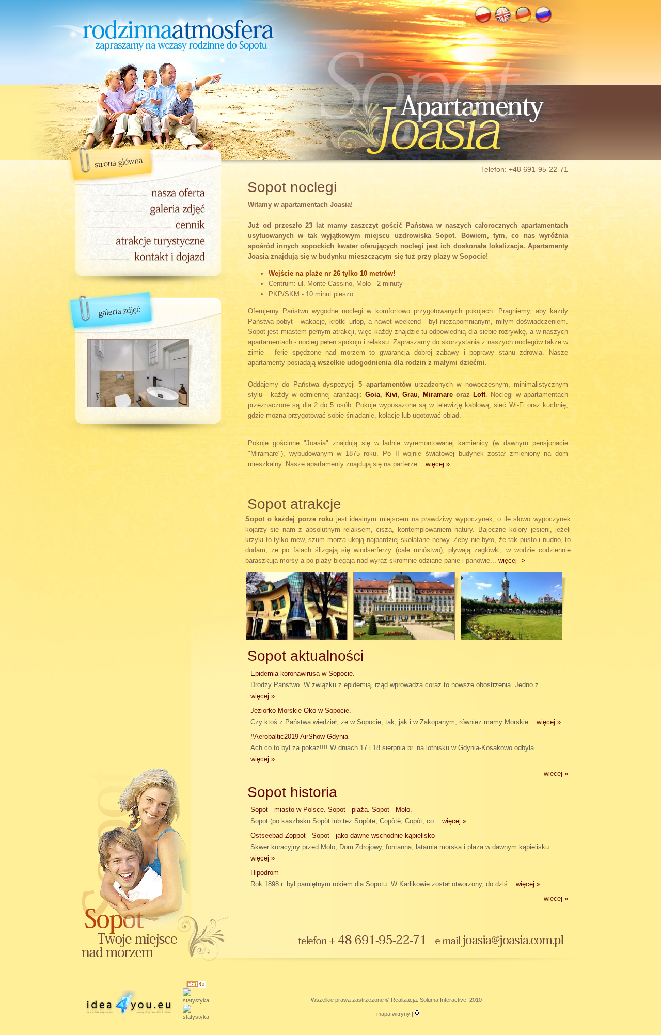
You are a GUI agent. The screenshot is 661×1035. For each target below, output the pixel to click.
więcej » (438, 464)
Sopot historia (292, 792)
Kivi (391, 395)
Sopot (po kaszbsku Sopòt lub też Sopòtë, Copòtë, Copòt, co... (358, 815)
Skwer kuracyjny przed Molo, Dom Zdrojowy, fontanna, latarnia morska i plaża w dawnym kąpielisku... (402, 847)
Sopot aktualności (305, 656)
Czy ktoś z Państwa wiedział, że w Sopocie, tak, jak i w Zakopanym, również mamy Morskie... (405, 716)
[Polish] (483, 22)
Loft (479, 395)
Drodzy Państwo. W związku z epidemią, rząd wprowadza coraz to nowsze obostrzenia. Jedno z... (397, 685)
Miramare (438, 395)
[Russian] (543, 22)
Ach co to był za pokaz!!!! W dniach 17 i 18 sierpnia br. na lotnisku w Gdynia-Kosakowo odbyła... (395, 748)
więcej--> (511, 560)
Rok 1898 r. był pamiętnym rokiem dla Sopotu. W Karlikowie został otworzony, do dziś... (395, 878)
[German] (523, 22)
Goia (372, 395)
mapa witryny (393, 1014)
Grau (410, 395)
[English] (503, 22)
